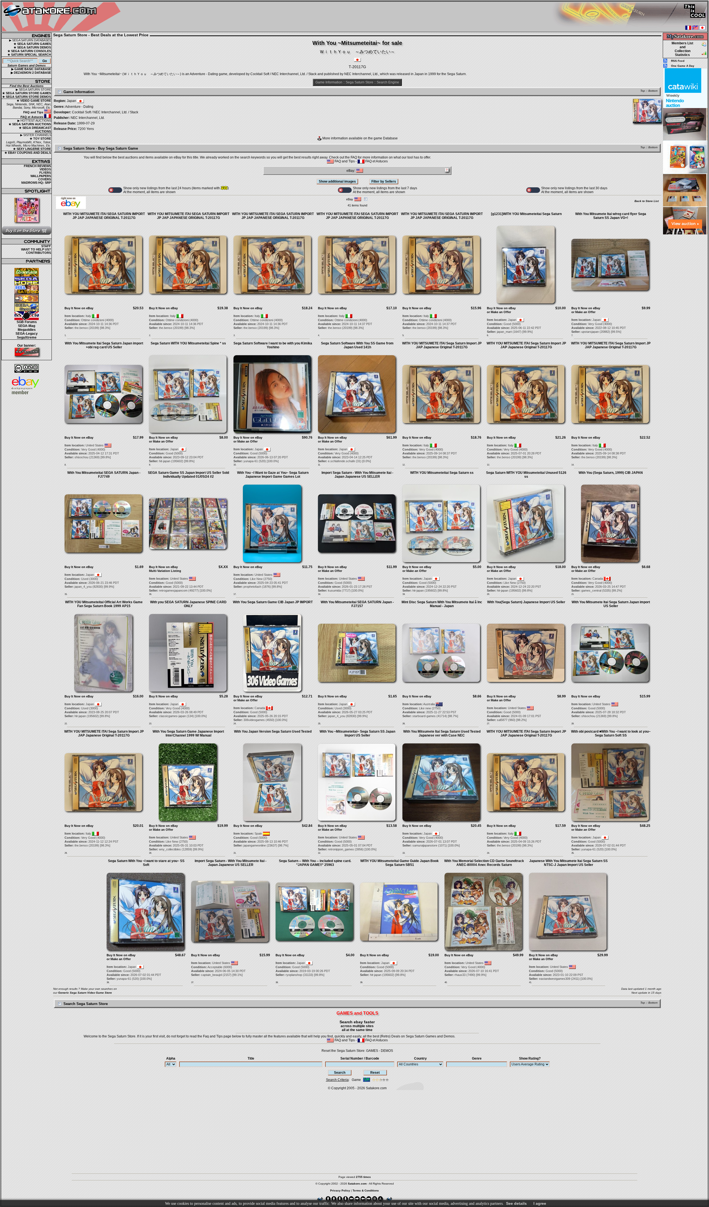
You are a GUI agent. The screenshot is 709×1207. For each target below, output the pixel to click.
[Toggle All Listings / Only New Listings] (115, 190)
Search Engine (388, 82)
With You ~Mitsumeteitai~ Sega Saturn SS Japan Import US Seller (357, 733)
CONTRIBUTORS (38, 252)
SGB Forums (27, 322)
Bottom (652, 90)
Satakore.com (376, 1088)
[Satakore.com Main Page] (63, 17)
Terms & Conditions (366, 1190)
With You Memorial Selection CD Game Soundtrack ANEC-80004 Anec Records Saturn (484, 863)
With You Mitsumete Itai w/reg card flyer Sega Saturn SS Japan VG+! (610, 216)
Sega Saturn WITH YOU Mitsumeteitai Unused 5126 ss (526, 475)
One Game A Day (682, 65)
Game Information (328, 82)
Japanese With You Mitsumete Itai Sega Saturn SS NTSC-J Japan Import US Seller (568, 863)
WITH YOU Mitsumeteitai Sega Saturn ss (442, 473)
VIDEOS (45, 169)
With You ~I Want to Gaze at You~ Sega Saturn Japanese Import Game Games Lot (273, 475)
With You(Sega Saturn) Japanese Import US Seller (526, 602)
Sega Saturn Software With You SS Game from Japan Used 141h (357, 345)
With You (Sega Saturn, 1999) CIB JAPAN (611, 473)
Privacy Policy (340, 1190)
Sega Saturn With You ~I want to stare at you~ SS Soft (146, 863)
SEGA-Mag (26, 326)
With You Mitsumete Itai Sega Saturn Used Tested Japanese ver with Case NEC (442, 733)
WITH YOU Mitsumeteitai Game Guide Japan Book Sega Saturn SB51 (399, 863)
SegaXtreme (27, 337)
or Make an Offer (499, 312)
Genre (477, 1058)
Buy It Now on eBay (79, 308)
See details (516, 1203)
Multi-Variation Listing (165, 570)
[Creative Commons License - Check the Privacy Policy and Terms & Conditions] (26, 368)
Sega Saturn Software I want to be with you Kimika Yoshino (272, 345)
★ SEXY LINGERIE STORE (32, 148)
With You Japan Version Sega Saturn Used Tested (273, 731)
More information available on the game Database (360, 138)
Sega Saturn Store (359, 82)
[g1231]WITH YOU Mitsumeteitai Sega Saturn (526, 214)
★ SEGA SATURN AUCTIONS (30, 124)
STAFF (46, 246)
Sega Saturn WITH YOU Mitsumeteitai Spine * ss (188, 343)
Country (420, 1058)
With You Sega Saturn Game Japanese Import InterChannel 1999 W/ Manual (188, 733)
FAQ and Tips (33, 112)
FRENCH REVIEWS (37, 166)
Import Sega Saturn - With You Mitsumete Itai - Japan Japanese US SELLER (357, 475)
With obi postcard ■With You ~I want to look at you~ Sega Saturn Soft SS (611, 733)
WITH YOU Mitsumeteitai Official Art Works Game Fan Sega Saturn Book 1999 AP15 (104, 604)
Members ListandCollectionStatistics (682, 49)
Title (251, 1058)
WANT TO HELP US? (36, 249)
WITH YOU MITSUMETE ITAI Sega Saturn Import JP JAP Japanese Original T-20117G (442, 345)
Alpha (170, 1058)
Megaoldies (27, 330)
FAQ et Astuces (32, 117)
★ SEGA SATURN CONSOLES (29, 51)
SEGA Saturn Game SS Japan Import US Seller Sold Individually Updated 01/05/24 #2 (188, 475)
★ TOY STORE (40, 138)
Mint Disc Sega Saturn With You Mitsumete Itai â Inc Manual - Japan (442, 604)
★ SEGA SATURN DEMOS (32, 47)
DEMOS (387, 1051)
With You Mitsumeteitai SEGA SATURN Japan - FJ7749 (103, 475)
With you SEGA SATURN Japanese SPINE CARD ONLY (188, 604)
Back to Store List (646, 201)
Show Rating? (530, 1058)
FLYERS (45, 172)
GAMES (372, 1051)
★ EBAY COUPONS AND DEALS (27, 152)
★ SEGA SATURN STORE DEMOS (26, 96)
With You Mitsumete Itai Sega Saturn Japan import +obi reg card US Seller (104, 345)
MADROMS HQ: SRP (36, 182)
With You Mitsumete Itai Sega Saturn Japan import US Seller (611, 604)
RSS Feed (677, 60)
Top (642, 90)
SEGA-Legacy (27, 334)
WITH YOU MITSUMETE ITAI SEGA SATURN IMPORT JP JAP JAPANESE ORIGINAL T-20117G (104, 216)
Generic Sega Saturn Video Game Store (85, 992)
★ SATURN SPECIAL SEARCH (29, 54)
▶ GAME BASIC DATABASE (31, 69)
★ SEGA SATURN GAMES (32, 43)
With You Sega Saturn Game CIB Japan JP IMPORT (273, 602)
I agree (539, 1203)
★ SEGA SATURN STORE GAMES (26, 93)
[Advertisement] (685, 318)
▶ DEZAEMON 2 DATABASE (31, 72)
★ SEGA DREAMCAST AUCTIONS (35, 129)
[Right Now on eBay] (71, 207)
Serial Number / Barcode (359, 1058)
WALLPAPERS (40, 176)
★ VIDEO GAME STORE (34, 100)
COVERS (44, 179)
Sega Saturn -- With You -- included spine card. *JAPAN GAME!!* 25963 (315, 863)
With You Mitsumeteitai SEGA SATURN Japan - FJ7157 (357, 604)
